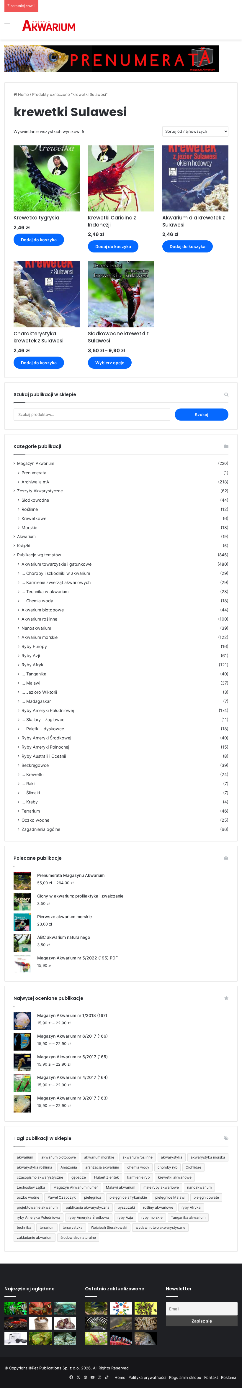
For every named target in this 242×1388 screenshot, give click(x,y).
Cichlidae (193, 1167)
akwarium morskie (99, 1157)
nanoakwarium (199, 1187)
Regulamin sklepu (185, 1377)
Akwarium (26, 536)
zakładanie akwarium (34, 1237)
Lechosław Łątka (31, 1187)
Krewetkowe (34, 518)
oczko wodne (28, 1197)
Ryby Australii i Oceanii (44, 756)
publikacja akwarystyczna (87, 1207)
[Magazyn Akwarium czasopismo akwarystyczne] (49, 25)
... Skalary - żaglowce (43, 719)
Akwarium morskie (40, 637)
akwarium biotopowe (58, 1157)
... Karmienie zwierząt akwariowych (56, 582)
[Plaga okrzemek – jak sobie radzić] (40, 1308)
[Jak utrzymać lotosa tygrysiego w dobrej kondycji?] (40, 1338)
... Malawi (31, 682)
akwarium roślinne (137, 1157)
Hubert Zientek (106, 1177)
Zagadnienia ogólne (41, 829)
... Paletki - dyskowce (43, 728)
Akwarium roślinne (39, 618)
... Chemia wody (37, 600)
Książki (23, 545)
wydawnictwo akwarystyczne (160, 1227)
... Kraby (30, 801)
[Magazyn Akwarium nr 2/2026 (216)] (146, 1338)
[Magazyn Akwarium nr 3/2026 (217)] (121, 1338)
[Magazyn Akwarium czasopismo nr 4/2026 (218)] (96, 1308)
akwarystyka (171, 1157)
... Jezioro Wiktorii (39, 692)
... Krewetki (32, 774)
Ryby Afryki (33, 664)
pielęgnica (92, 1197)
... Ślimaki (31, 792)
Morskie (29, 527)
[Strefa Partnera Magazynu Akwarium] (121, 1308)
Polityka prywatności (147, 1377)
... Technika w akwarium (45, 591)
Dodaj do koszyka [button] (39, 239)
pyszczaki (126, 1207)
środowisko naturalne (78, 1237)
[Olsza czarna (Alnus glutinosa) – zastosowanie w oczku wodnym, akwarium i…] (146, 1308)
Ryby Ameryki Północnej (45, 746)
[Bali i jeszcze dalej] (96, 1323)
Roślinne (30, 509)
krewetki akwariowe (175, 1177)
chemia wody (138, 1167)
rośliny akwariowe (158, 1207)
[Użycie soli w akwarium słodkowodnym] (40, 1323)
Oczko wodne (35, 820)
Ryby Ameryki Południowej (48, 710)
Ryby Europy (34, 646)
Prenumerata (34, 472)
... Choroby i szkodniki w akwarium (56, 573)
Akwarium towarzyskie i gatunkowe (56, 564)
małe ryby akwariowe (161, 1187)
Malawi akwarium (120, 1187)
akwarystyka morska (208, 1157)
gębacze (78, 1177)
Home (23, 94)
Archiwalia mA (35, 481)
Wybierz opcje (109, 362)
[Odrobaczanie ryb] (65, 1323)
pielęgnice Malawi (170, 1197)
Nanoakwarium (36, 628)
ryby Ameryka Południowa (38, 1217)
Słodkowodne (35, 500)
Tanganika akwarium (188, 1217)
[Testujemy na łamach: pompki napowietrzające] (15, 1338)
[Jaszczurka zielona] (121, 1323)
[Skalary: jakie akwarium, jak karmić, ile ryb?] (15, 1308)
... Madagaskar (36, 701)
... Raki (28, 783)
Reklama (228, 1377)
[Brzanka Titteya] (96, 1338)
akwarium (25, 1157)
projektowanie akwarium (37, 1207)
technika (24, 1227)
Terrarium (31, 810)
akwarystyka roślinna (34, 1167)
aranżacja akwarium (102, 1167)
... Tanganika (34, 673)
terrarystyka (73, 1227)
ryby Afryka (191, 1207)
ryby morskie (152, 1217)
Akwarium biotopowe (43, 609)
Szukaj (201, 414)
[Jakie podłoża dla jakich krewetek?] (15, 1323)
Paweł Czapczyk (62, 1197)
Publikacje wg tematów (39, 554)
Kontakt (211, 1377)
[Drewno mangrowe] (146, 1323)
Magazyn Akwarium (35, 463)
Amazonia (68, 1167)
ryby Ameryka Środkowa (88, 1217)
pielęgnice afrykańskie (128, 1197)
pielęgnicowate (206, 1197)
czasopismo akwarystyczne (40, 1177)
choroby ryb (167, 1167)
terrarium (47, 1227)
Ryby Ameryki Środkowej (46, 737)
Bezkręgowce (35, 765)
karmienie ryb (138, 1177)
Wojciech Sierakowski (109, 1227)
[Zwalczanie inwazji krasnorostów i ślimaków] (65, 1338)
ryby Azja (125, 1217)
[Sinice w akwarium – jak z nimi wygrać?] (65, 1308)
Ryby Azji (31, 655)
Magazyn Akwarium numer (75, 1187)
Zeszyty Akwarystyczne (40, 490)
